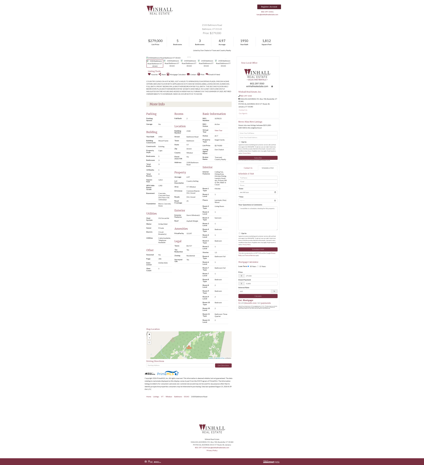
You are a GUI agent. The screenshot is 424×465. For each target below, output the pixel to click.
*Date (240, 188)
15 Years (262, 266)
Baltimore (178, 396)
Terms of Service (250, 255)
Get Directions (223, 365)
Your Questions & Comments (250, 205)
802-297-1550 (267, 12)
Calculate (258, 296)
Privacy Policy (247, 153)
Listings (156, 396)
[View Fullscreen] (149, 342)
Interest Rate (243, 287)
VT (162, 396)
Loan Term (242, 266)
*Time (240, 197)
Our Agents (243, 113)
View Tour (218, 130)
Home (148, 396)
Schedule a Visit (268, 168)
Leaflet (211, 358)
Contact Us (243, 110)
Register (265, 7)
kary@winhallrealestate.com (267, 14)
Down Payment (244, 280)
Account (273, 7)
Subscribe (258, 158)
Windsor (169, 396)
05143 (186, 396)
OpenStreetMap (219, 358)
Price (240, 272)
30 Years (252, 266)
